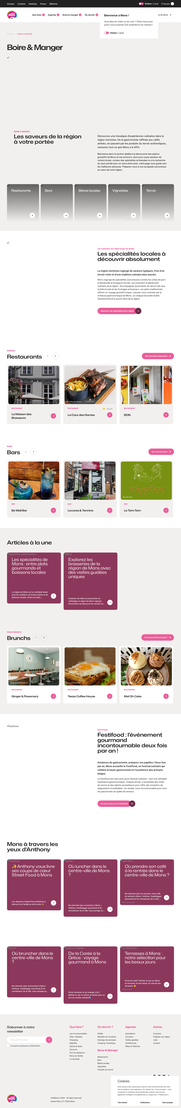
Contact (156, 1043)
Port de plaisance (77, 1052)
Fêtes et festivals (132, 1046)
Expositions (130, 1033)
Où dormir (90, 15)
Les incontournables (78, 1033)
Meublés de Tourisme (107, 1037)
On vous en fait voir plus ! (156, 637)
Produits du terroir (105, 1069)
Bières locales (103, 1063)
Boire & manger (70, 15)
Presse (43, 4)
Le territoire (75, 1059)
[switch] (141, 4)
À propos (157, 1033)
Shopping (74, 1040)
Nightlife (73, 1043)
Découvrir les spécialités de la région (117, 311)
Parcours (73, 1049)
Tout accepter (167, 1102)
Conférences (130, 1043)
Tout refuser (122, 1102)
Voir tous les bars (159, 452)
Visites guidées (131, 1040)
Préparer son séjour (161, 1037)
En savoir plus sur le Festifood (114, 803)
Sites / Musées (76, 1037)
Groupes (10, 4)
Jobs (155, 1040)
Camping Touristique (106, 1043)
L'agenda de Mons (160, 15)
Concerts (129, 1037)
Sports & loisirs (76, 1046)
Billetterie (53, 4)
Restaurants (103, 1057)
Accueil (11, 34)
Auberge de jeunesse (107, 1040)
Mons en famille (76, 1056)
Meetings (33, 4)
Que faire (36, 15)
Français (165, 3)
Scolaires (22, 4)
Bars (99, 1060)
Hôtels (100, 1033)
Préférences (145, 1102)
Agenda (52, 15)
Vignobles (102, 1066)
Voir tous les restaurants (156, 356)
